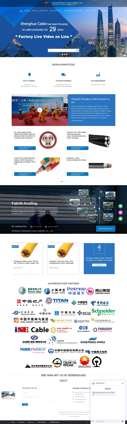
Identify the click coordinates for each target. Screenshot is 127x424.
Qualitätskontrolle (56, 10)
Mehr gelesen (99, 265)
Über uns (34, 10)
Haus (21, 10)
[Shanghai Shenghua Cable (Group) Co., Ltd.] (46, 3)
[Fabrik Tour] (89, 204)
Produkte (27, 10)
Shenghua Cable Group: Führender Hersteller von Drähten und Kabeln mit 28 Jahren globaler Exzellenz (99, 260)
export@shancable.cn (53, 226)
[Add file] (93, 421)
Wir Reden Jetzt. (106, 229)
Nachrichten (88, 10)
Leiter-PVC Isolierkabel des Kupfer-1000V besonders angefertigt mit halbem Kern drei (25, 161)
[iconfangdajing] (77, 50)
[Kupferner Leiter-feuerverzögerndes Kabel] (100, 166)
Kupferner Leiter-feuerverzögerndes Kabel (76, 159)
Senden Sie (25, 404)
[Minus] (123, 383)
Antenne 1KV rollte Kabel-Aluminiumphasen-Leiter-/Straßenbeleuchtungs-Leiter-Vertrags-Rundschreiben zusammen (77, 135)
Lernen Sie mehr (77, 120)
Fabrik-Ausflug (43, 10)
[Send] (122, 421)
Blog (95, 10)
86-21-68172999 (37, 226)
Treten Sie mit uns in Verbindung (73, 10)
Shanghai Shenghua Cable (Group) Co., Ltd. (90, 100)
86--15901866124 (80, 402)
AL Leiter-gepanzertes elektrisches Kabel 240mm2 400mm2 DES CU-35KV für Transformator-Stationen (24, 135)
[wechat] (120, 206)
